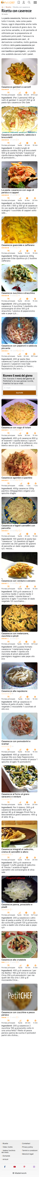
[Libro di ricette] (19, 2)
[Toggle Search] (29, 2)
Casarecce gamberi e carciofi (16, 87)
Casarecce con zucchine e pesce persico (18, 1013)
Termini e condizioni (29, 1150)
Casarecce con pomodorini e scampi (16, 742)
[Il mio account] (23, 2)
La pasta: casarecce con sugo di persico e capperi (18, 191)
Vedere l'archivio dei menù (8, 1151)
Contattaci (26, 1143)
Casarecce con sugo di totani (16, 427)
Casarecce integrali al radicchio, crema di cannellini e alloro (18, 850)
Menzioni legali (28, 1154)
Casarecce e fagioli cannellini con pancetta (18, 526)
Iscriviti (19, 393)
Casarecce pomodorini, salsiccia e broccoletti (19, 136)
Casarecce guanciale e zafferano (18, 245)
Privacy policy (27, 1147)
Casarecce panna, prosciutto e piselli (17, 905)
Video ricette (7, 1147)
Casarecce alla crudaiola (14, 959)
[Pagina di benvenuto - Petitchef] (3, 7)
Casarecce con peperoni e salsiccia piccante (19, 346)
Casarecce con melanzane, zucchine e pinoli (15, 634)
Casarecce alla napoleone (14, 691)
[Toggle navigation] (35, 2)
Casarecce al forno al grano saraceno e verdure (15, 795)
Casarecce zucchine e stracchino (18, 293)
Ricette (5, 1143)
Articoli (5, 1159)
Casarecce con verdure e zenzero (18, 581)
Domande (6, 1156)
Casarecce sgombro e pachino (17, 477)
